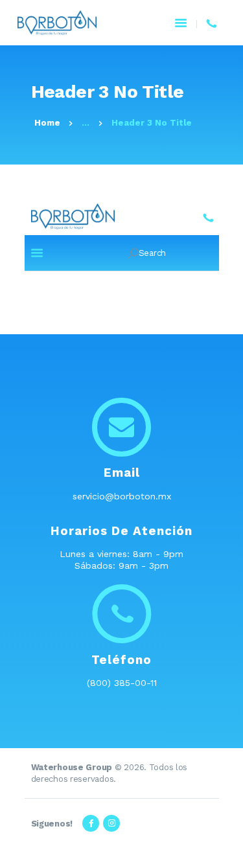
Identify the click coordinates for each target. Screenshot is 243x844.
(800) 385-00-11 (122, 683)
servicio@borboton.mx (122, 496)
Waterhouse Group (72, 767)
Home (47, 123)
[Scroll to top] (226, 827)
